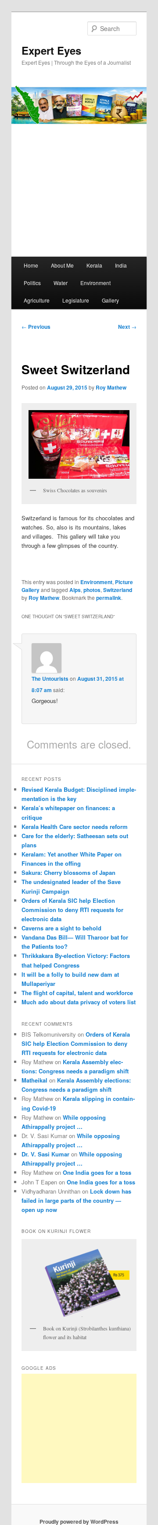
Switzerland (117, 590)
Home (31, 265)
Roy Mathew (111, 387)
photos (92, 590)
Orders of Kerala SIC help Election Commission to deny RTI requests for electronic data (72, 909)
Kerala (94, 265)
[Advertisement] (88, 1428)
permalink (108, 598)
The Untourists (50, 678)
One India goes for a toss (97, 1172)
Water (61, 282)
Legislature (75, 300)
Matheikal (34, 1080)
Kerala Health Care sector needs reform (75, 826)
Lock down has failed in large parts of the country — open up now (76, 1200)
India (121, 265)
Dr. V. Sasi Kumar (45, 1154)
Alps (75, 590)
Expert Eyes (51, 50)
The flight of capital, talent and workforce (77, 993)
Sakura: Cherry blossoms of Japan (68, 872)
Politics (32, 282)
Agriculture (37, 300)
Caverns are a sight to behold (61, 928)
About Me (62, 265)
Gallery (110, 300)
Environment (95, 282)
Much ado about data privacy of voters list (79, 1002)
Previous (36, 327)
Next (127, 327)
